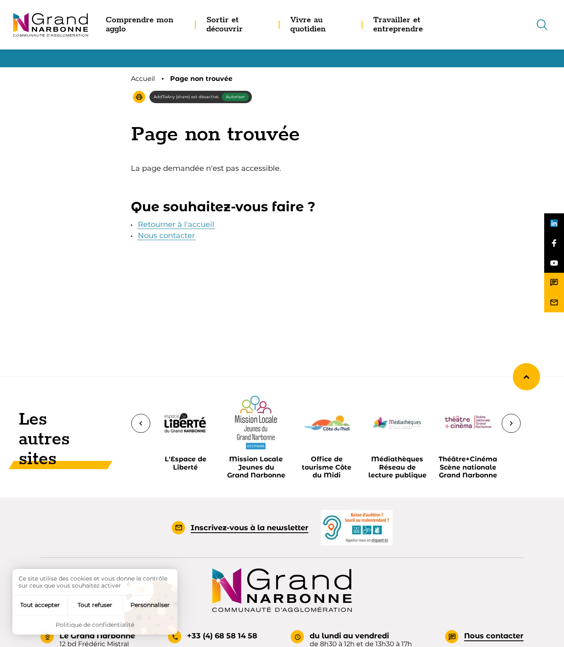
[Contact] (554, 283)
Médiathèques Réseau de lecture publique (397, 467)
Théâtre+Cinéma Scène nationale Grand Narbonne (467, 467)
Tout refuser (95, 605)
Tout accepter (40, 605)
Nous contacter (166, 235)
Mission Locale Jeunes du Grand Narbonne (256, 467)
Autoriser (235, 96)
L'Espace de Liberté (185, 463)
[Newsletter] (554, 302)
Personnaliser (150, 605)
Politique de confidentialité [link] (95, 624)
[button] (139, 97)
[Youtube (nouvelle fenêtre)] (554, 263)
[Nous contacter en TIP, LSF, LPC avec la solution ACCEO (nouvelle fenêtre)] (357, 527)
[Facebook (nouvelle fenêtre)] (554, 243)
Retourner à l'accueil (176, 224)
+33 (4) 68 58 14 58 (222, 635)
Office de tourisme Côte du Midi (326, 467)
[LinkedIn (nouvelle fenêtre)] (554, 223)
